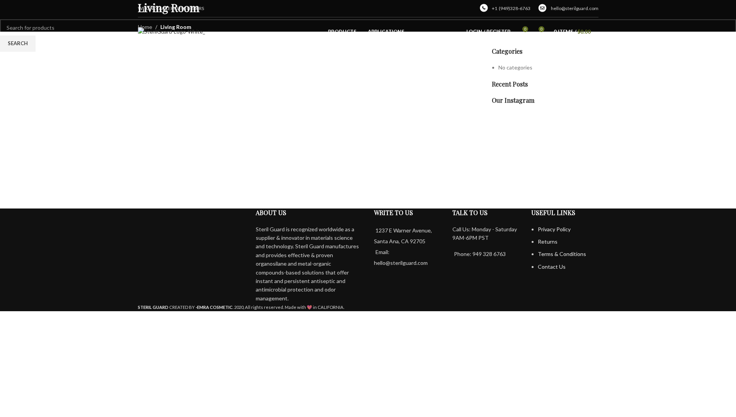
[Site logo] (171, 31)
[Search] (598, 32)
